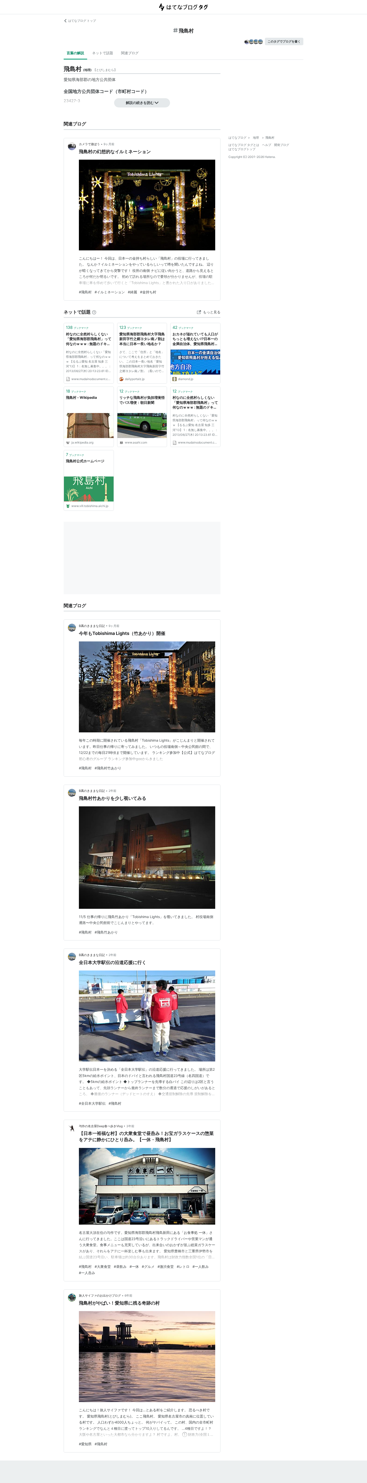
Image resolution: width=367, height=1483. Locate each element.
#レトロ (183, 1266)
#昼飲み (120, 1266)
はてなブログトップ (241, 149)
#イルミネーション (110, 292)
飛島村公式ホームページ (85, 461)
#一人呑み (87, 1273)
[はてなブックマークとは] (94, 312)
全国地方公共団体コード (88, 91)
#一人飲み (200, 1266)
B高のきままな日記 (92, 626)
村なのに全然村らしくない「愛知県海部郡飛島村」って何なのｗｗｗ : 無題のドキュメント (88, 339)
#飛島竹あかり (106, 932)
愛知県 (70, 79)
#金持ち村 (148, 292)
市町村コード (131, 91)
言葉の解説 (75, 53)
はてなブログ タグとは (243, 145)
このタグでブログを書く (284, 41)
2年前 (112, 791)
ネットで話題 (102, 53)
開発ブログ (281, 145)
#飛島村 (85, 292)
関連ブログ (130, 53)
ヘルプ (266, 145)
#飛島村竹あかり (108, 768)
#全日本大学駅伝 (92, 1103)
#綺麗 (132, 292)
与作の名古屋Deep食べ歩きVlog (101, 1126)
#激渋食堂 (166, 1266)
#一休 (134, 1266)
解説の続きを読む (140, 102)
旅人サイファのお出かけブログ (100, 1295)
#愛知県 (85, 1444)
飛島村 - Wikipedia (81, 397)
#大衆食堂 (103, 1266)
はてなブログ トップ (82, 20)
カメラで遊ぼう (89, 144)
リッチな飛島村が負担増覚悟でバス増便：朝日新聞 (142, 400)
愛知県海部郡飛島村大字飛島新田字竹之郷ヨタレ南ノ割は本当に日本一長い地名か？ (142, 339)
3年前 (130, 1126)
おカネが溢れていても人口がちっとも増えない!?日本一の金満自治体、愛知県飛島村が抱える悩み (195, 339)
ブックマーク (77, 327)
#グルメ (148, 1266)
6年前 (128, 1295)
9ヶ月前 (109, 144)
